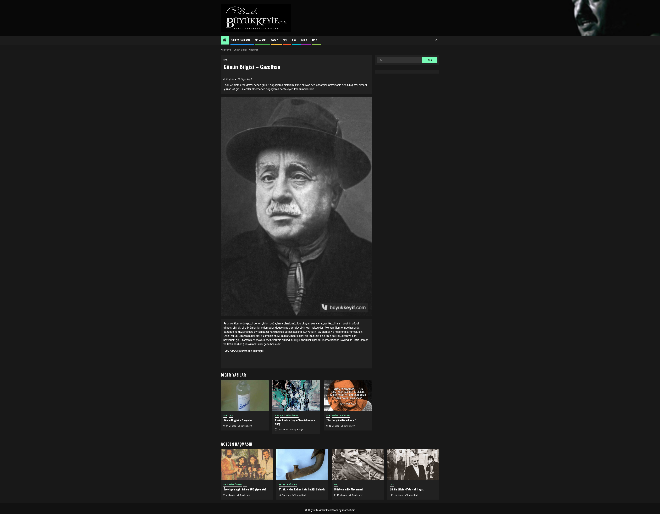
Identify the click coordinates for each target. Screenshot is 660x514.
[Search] (436, 40)
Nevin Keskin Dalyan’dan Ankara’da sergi (295, 422)
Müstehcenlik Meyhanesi (348, 489)
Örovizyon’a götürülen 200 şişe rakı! (244, 489)
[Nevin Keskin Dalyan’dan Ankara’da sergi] (296, 395)
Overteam (332, 510)
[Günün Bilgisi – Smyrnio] (245, 395)
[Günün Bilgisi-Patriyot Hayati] (413, 464)
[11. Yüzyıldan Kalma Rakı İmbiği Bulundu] (302, 464)
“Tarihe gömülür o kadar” (341, 420)
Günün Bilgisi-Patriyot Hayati (407, 489)
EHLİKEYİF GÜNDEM (240, 40)
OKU (285, 40)
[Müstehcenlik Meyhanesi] (358, 464)
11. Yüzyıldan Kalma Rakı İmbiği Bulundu (302, 489)
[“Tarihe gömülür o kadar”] (348, 395)
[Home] (225, 40)
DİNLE (304, 40)
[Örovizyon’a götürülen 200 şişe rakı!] (247, 464)
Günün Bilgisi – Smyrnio (237, 420)
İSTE (314, 40)
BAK (294, 40)
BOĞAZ (274, 40)
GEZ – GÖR (260, 40)
